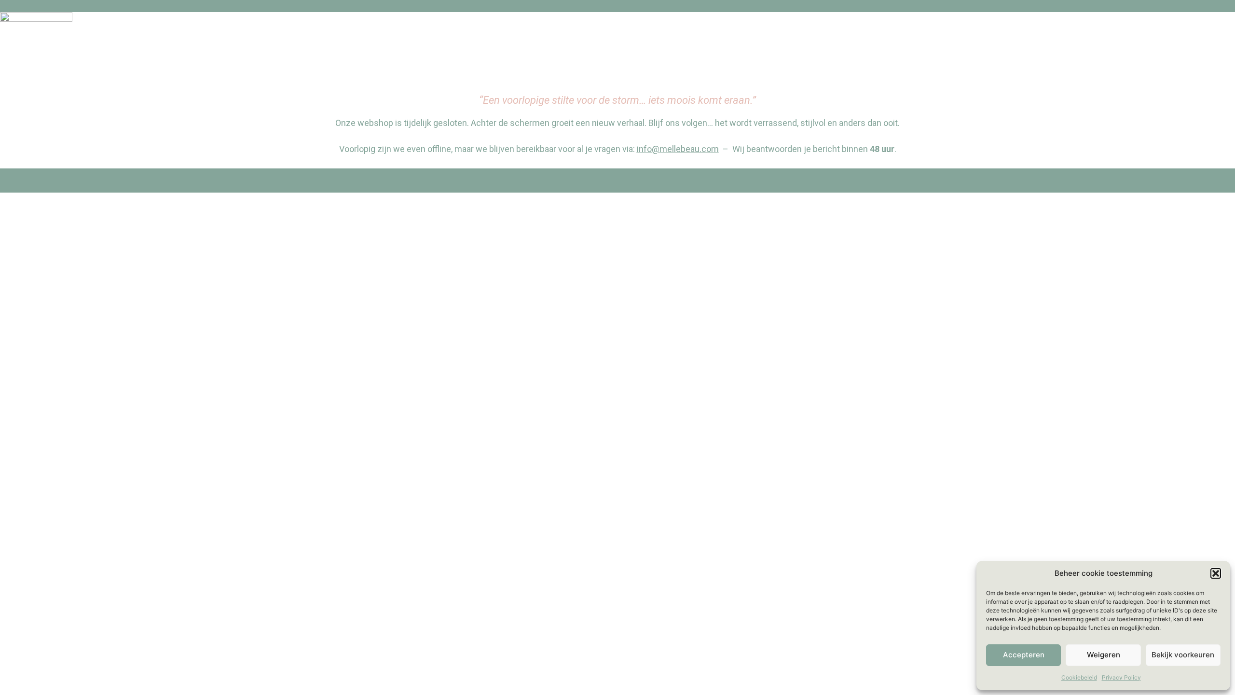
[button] (1216, 573)
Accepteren (1023, 654)
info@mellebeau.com (678, 149)
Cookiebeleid (1079, 677)
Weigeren (1103, 654)
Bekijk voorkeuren (1183, 654)
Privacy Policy (1121, 677)
